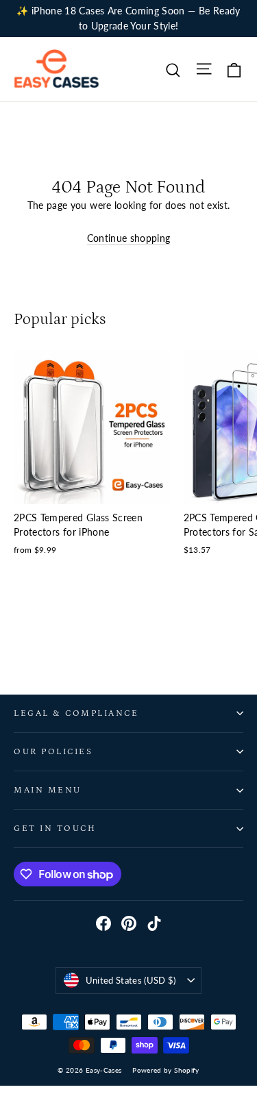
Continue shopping (129, 238)
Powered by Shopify (165, 1070)
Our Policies (53, 751)
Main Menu (48, 790)
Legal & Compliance (76, 713)
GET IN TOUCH (55, 828)
